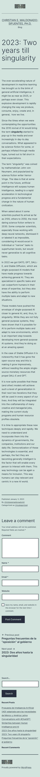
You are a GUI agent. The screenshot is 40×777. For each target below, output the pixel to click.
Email (5, 577)
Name (5, 563)
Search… (6, 678)
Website (6, 591)
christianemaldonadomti (14, 502)
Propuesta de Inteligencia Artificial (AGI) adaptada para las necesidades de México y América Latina (19, 712)
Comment (6, 535)
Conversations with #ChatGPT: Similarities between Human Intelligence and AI (16, 723)
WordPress (26, 767)
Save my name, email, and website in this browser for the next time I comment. (20, 608)
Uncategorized (21, 505)
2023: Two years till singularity (16, 734)
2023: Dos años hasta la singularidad (19, 730)
